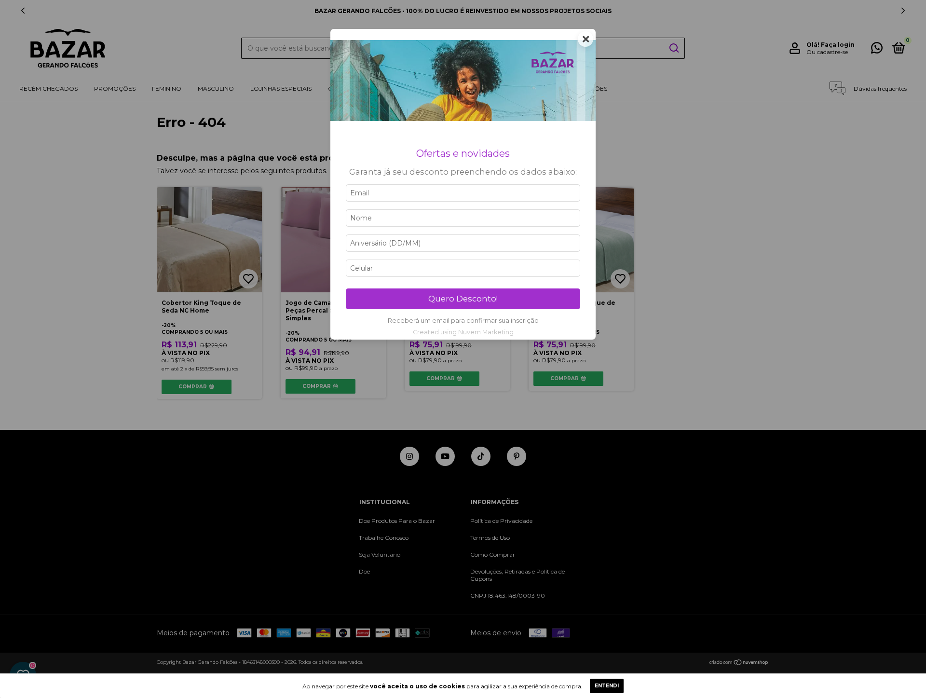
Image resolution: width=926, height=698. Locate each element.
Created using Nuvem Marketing (463, 332)
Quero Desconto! (463, 298)
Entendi (607, 686)
